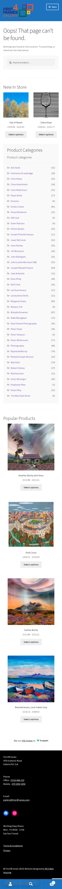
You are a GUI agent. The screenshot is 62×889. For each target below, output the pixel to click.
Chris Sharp (16, 178)
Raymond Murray (19, 351)
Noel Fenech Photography (24, 323)
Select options (16, 134)
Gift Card (15, 217)
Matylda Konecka (19, 312)
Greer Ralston (18, 223)
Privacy (6, 850)
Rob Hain (15, 362)
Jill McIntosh (17, 251)
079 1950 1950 (18, 784)
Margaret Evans (18, 301)
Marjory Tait (17, 306)
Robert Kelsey (18, 368)
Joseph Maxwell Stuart (22, 267)
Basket (47, 882)
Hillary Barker (17, 228)
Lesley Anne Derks (19, 295)
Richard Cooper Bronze (22, 356)
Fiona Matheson (19, 212)
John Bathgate (18, 256)
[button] (21, 883)
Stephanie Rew (18, 384)
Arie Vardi (15, 167)
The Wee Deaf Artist (20, 395)
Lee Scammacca (18, 290)
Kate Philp (16, 278)
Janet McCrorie (18, 240)
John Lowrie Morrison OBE (24, 262)
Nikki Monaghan (19, 317)
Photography (17, 345)
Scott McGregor (18, 379)
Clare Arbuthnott (19, 184)
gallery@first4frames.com (16, 799)
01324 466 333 (17, 780)
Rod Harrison (17, 373)
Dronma (15, 201)
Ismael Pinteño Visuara (22, 234)
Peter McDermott (19, 340)
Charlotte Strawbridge (22, 173)
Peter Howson (18, 334)
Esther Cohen (17, 206)
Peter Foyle (16, 329)
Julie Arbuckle (18, 273)
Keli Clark (15, 284)
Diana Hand (16, 195)
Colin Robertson (19, 190)
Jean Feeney (17, 245)
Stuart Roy (16, 390)
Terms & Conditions (13, 845)
